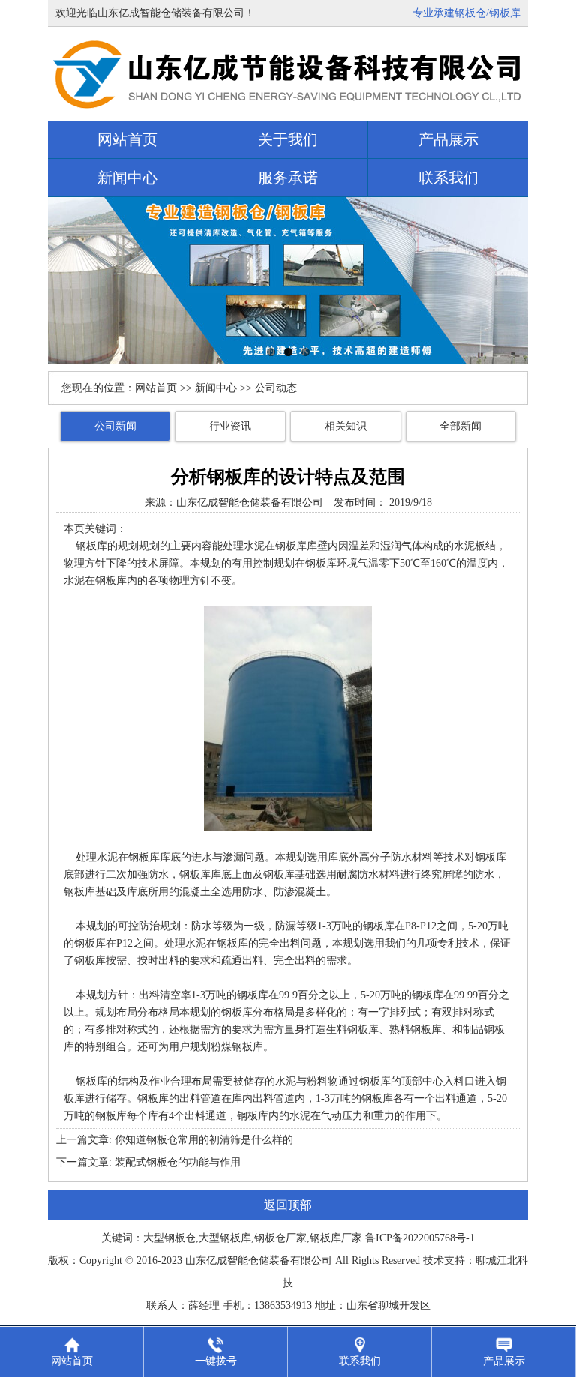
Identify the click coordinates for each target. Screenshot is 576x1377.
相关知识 (346, 426)
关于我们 (288, 139)
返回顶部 (288, 1205)
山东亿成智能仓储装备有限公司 (249, 502)
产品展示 (448, 139)
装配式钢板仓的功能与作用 (178, 1162)
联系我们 (448, 177)
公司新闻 (115, 426)
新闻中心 (128, 177)
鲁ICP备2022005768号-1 (420, 1238)
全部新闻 (461, 426)
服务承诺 (288, 177)
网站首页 (128, 139)
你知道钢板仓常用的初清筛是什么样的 (204, 1139)
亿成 (216, 1260)
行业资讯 (230, 426)
